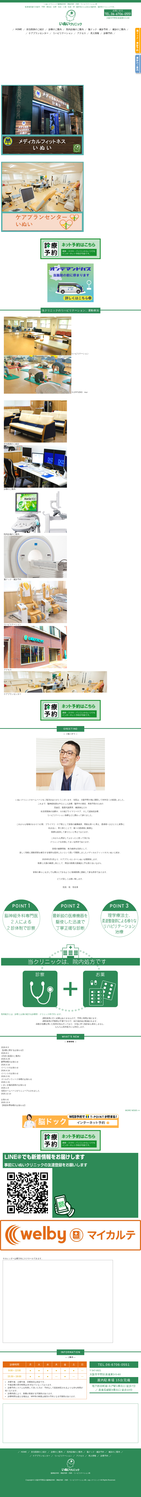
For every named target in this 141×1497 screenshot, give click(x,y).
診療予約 (108, 33)
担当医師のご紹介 (35, 29)
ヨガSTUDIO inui (79, 392)
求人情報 (94, 33)
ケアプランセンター (38, 33)
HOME (18, 29)
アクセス (81, 33)
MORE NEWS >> (132, 1110)
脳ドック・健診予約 (98, 29)
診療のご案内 (55, 29)
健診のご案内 (119, 29)
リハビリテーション (63, 33)
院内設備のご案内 (75, 29)
